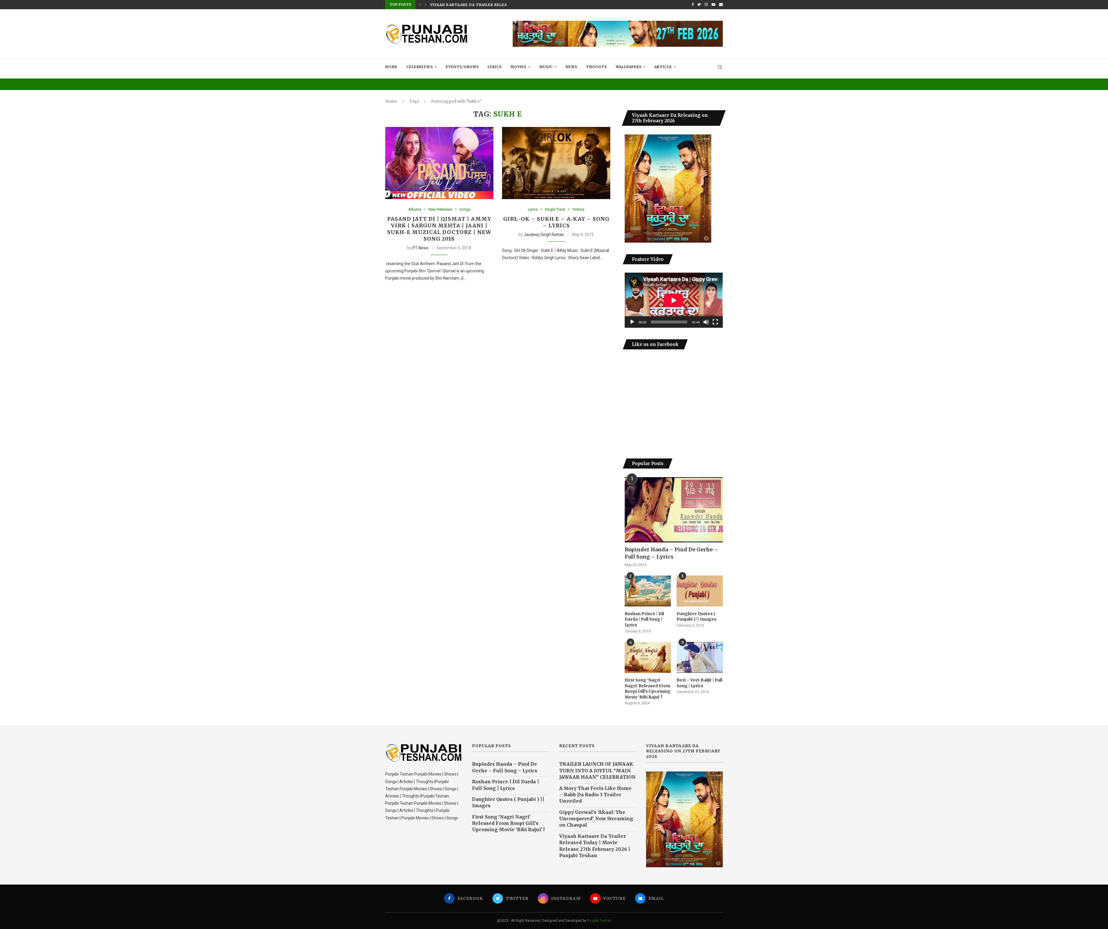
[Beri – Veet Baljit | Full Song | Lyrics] (700, 657)
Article (663, 67)
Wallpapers (629, 67)
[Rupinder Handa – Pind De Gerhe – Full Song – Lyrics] (674, 510)
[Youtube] (713, 4)
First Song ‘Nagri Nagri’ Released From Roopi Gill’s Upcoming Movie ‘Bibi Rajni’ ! (648, 688)
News (571, 67)
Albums (414, 209)
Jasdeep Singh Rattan (544, 234)
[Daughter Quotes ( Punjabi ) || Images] (700, 591)
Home (391, 67)
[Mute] (706, 322)
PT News (420, 248)
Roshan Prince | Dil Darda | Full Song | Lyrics (644, 619)
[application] (674, 300)
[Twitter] (699, 4)
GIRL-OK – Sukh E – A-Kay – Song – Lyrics (556, 222)
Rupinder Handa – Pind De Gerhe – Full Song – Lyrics (671, 553)
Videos (578, 209)
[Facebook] (693, 4)
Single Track (555, 209)
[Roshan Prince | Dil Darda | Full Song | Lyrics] (648, 591)
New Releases (440, 209)
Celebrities (419, 67)
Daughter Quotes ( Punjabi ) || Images (696, 616)
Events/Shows (462, 67)
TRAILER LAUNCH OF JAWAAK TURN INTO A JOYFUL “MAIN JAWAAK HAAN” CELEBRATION (597, 770)
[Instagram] (706, 4)
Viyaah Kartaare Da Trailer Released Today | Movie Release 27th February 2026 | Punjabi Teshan (594, 845)
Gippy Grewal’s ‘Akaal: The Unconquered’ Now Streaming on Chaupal (596, 818)
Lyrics (495, 67)
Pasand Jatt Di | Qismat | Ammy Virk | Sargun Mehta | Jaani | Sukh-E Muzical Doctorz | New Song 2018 (439, 229)
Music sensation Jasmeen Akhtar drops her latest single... (499, 5)
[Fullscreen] (715, 322)
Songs (464, 209)
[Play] (632, 322)
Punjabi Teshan (599, 921)
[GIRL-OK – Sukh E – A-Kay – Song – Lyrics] (556, 163)
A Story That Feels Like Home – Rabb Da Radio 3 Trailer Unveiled (595, 794)
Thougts (596, 67)
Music (546, 67)
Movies (518, 67)
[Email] (721, 4)
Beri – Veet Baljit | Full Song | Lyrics (699, 682)
